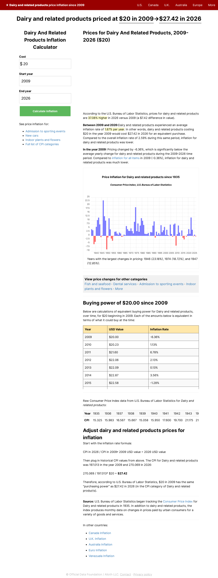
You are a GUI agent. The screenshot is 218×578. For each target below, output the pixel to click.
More (211, 5)
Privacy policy (142, 574)
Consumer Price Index (178, 501)
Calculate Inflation (45, 111)
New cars (32, 135)
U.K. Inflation (97, 538)
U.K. (167, 5)
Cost (22, 56)
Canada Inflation (100, 533)
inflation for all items (125, 158)
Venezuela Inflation (101, 556)
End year (25, 91)
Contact (125, 574)
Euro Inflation (98, 550)
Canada (153, 5)
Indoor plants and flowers (43, 140)
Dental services (124, 284)
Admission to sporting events (45, 131)
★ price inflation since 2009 (45, 5)
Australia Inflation (100, 544)
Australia (181, 5)
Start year (26, 74)
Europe (197, 5)
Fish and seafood (97, 284)
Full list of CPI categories (42, 144)
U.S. (139, 5)
